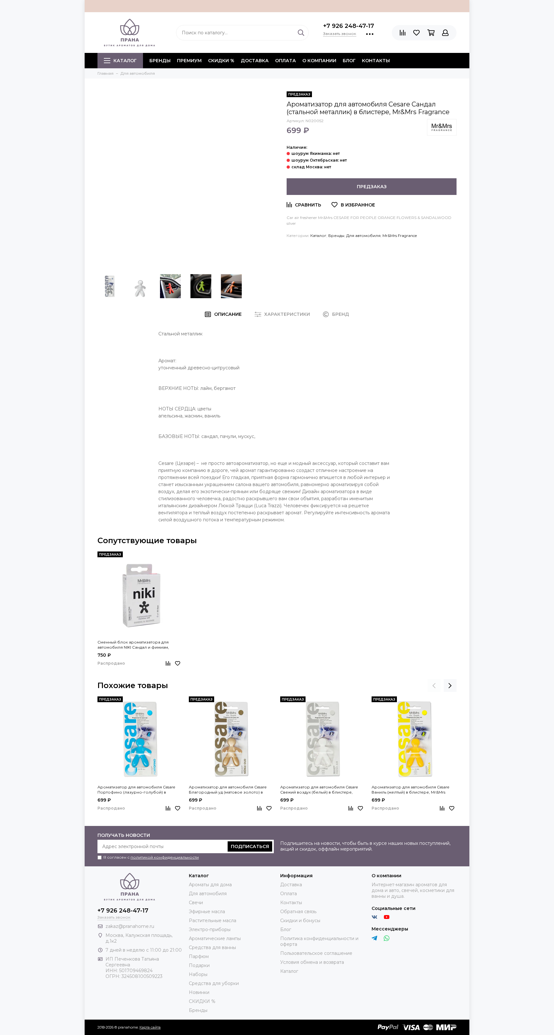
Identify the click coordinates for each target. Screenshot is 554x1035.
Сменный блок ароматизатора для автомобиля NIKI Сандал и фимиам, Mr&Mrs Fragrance (133, 645)
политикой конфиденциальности (164, 857)
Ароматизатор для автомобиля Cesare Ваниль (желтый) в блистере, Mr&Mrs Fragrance (410, 790)
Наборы (198, 974)
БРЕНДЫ (160, 60)
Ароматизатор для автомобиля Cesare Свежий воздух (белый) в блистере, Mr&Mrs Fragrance (319, 790)
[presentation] (434, 685)
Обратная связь (298, 911)
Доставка (255, 60)
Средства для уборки (214, 983)
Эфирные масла (207, 911)
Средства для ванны (212, 947)
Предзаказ (372, 186)
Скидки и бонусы (300, 920)
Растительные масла (212, 920)
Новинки (199, 992)
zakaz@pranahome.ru (129, 926)
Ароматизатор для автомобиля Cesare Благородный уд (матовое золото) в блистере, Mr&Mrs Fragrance (227, 790)
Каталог (125, 60)
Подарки (199, 965)
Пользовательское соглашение (316, 953)
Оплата (285, 60)
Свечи (196, 902)
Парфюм (199, 956)
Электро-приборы (210, 929)
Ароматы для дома (210, 885)
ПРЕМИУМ (189, 60)
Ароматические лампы (215, 938)
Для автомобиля (363, 235)
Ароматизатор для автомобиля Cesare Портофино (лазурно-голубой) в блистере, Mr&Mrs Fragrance (136, 790)
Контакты (376, 60)
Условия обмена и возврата (312, 962)
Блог (349, 60)
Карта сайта (150, 1027)
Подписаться (250, 846)
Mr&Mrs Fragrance (399, 235)
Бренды (336, 235)
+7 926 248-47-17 (348, 25)
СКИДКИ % (221, 60)
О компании (319, 60)
